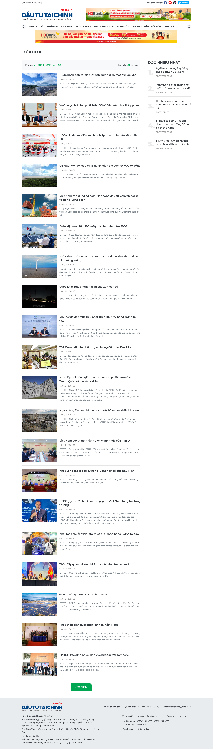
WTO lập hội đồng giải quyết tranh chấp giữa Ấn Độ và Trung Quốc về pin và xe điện (95, 379)
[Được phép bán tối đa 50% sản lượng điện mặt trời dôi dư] (39, 84)
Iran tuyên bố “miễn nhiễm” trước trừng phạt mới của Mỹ (173, 86)
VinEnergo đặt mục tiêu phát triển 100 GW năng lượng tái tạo (97, 319)
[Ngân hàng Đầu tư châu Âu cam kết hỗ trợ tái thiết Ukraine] (39, 420)
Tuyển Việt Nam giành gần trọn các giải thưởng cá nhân (173, 142)
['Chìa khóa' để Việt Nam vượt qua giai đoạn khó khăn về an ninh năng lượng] (39, 266)
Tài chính (66, 26)
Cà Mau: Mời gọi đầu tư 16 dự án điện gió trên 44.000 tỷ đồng (99, 165)
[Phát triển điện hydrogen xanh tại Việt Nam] (39, 634)
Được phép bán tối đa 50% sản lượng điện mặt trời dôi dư (97, 75)
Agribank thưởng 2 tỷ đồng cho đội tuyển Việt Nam (172, 70)
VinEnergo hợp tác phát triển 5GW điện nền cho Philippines (99, 105)
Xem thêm (81, 687)
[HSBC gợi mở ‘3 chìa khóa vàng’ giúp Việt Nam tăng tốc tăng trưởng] (39, 510)
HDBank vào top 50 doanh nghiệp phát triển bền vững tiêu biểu (98, 137)
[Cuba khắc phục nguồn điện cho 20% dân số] (39, 296)
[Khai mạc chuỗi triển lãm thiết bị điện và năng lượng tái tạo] (39, 543)
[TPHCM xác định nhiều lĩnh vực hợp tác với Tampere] (39, 664)
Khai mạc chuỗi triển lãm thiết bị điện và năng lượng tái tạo (99, 534)
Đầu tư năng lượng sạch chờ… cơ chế (83, 594)
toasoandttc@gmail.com (140, 729)
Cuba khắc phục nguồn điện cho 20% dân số (88, 286)
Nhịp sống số (102, 26)
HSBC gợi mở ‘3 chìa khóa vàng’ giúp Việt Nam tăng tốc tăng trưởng (99, 503)
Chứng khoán (83, 26)
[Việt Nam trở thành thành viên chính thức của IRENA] (39, 450)
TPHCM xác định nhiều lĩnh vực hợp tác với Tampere (94, 655)
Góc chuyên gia (49, 26)
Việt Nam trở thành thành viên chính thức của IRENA (94, 440)
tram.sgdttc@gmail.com (180, 706)
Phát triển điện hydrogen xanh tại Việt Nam (88, 624)
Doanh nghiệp (140, 26)
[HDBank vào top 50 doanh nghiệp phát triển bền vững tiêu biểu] (39, 145)
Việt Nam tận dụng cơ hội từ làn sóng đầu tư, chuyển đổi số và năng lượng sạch (99, 198)
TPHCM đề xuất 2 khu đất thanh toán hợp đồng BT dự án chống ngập (172, 124)
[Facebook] (165, 2)
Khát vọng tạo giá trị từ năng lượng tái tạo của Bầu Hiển (96, 471)
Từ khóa (31, 52)
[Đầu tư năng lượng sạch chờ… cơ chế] (39, 604)
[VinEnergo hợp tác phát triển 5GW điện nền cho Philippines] (39, 115)
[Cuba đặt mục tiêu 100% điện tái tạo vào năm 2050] (39, 236)
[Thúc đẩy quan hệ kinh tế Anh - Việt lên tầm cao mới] (39, 574)
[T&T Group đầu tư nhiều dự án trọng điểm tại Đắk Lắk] (39, 357)
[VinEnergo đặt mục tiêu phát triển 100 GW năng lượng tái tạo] (39, 326)
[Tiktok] (174, 2)
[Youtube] (170, 2)
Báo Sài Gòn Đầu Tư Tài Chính (47, 14)
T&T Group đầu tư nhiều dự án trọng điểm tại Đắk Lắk (95, 347)
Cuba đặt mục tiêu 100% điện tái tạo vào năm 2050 (93, 226)
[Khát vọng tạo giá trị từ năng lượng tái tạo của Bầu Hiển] (39, 480)
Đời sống (156, 26)
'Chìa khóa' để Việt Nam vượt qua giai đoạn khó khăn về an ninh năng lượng (98, 258)
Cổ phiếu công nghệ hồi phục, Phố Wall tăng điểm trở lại (173, 104)
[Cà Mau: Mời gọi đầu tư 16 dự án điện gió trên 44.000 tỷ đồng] (39, 175)
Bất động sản (120, 26)
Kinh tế (33, 26)
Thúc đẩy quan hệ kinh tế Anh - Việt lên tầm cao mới (94, 564)
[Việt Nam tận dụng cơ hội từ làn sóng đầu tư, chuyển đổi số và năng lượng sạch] (39, 205)
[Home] (24, 26)
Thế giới (169, 26)
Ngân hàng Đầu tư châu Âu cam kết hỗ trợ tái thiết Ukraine (99, 410)
